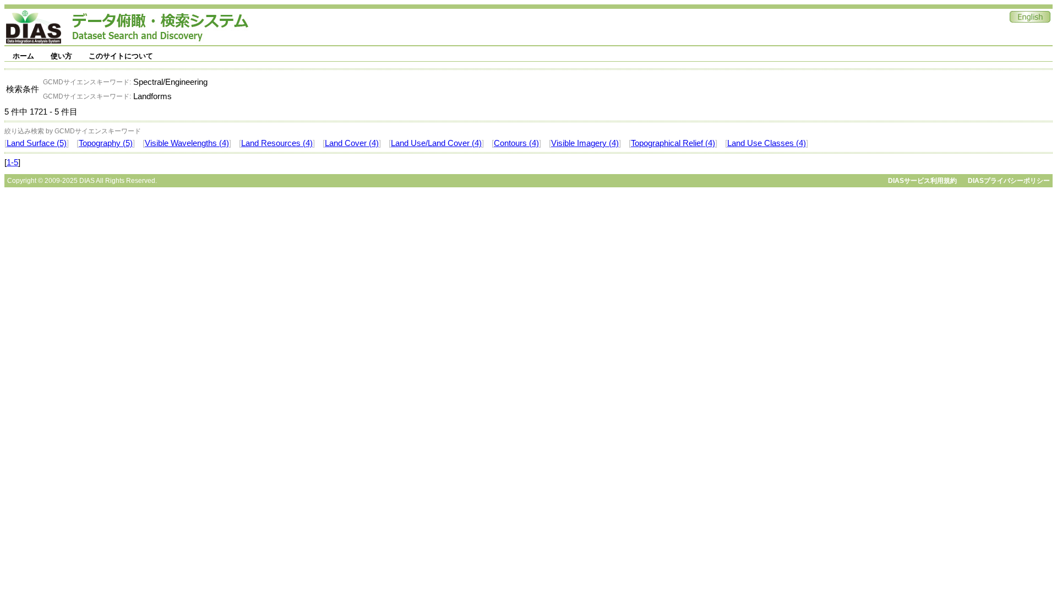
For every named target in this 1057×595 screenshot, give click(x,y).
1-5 (12, 162)
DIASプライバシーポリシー (1009, 181)
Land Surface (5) (37, 143)
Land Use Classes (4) (766, 143)
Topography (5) (106, 143)
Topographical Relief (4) (673, 143)
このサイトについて (121, 56)
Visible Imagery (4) (585, 143)
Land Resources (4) (277, 143)
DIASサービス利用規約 (922, 181)
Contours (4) (516, 143)
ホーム (23, 56)
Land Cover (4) (352, 143)
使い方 (61, 56)
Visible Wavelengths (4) (187, 143)
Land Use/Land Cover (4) (436, 143)
